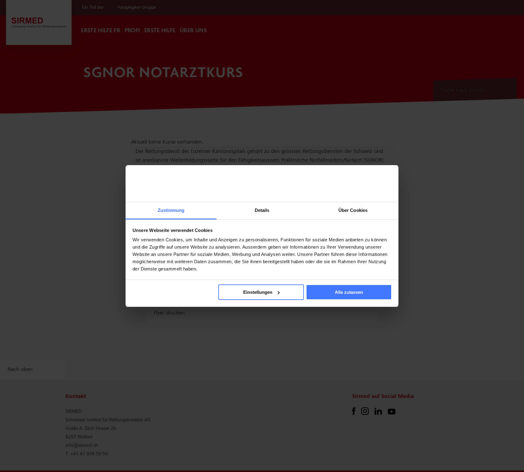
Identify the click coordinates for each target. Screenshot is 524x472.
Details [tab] (262, 210)
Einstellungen (257, 292)
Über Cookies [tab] (353, 210)
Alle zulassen (349, 292)
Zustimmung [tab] (171, 210)
